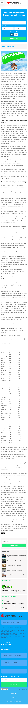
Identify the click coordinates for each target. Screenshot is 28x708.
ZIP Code (4, 25)
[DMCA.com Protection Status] (4, 689)
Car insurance (5, 642)
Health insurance (6, 647)
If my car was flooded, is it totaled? (14, 570)
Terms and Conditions (14, 702)
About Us (14, 693)
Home (2, 7)
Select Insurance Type (7, 19)
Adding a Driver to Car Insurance (14, 565)
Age (15, 25)
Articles (6, 7)
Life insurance (5, 649)
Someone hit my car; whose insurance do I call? (16, 556)
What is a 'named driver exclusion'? (14, 560)
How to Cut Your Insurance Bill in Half (15, 574)
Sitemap (14, 697)
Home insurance (6, 644)
